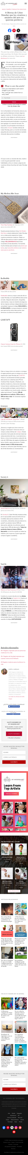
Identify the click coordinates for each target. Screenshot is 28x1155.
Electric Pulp (21, 1152)
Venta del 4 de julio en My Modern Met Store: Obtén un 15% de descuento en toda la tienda (7, 941)
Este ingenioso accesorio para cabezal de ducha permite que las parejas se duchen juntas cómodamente (20, 1038)
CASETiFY (22, 375)
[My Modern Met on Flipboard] (20, 1127)
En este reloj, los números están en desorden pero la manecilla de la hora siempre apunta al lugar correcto (20, 1014)
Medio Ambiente (15, 1119)
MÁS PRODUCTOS (14, 891)
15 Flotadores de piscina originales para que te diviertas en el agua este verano (20, 919)
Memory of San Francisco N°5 (10, 590)
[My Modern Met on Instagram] (16, 1127)
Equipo (13, 1142)
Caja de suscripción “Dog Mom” (10, 419)
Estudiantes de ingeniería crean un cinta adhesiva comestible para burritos (6, 1037)
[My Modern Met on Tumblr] (24, 1127)
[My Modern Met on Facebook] (3, 1127)
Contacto (10, 1144)
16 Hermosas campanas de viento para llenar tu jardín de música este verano (6, 1014)
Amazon (10, 128)
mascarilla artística (12, 248)
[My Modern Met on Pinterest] (7, 1127)
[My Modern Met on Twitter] (12, 1127)
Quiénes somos (7, 1142)
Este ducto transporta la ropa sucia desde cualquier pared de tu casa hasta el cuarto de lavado (7, 963)
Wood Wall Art (5, 508)
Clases (7, 1119)
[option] (7, 824)
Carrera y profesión (11, 1117)
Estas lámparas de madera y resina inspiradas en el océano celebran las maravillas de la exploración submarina (6, 1062)
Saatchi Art (16, 598)
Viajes (15, 1122)
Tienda (20, 1122)
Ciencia (22, 1119)
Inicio (3, 9)
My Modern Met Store (10, 841)
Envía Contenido (19, 1142)
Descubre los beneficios (14, 738)
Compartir (15, 706)
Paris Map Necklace (7, 225)
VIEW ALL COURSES (11, 793)
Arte (9, 1113)
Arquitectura (13, 1115)
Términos (13, 1148)
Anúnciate (15, 1144)
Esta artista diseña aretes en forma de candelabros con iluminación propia (6, 919)
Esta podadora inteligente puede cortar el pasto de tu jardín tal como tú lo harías (20, 963)
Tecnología (10, 1122)
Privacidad (19, 1146)
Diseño (9, 9)
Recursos (20, 1117)
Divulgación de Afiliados (10, 1146)
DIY (19, 1115)
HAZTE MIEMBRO (14, 734)
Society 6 (5, 514)
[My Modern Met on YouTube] (14, 1131)
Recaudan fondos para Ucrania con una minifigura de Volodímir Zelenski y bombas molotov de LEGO (21, 1061)
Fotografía (19, 1113)
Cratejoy (18, 432)
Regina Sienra (13, 24)
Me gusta (9, 714)
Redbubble (4, 296)
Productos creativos (19, 9)
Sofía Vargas (6, 24)
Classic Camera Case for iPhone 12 (11, 344)
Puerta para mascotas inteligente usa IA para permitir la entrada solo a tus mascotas (21, 941)
